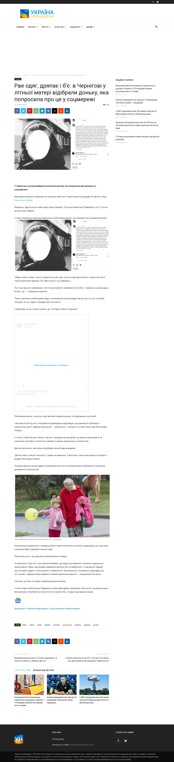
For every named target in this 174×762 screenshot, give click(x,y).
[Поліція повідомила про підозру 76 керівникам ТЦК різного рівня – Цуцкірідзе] (62, 685)
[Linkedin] (67, 111)
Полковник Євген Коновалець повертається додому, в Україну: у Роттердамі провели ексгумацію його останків (135, 88)
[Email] (54, 111)
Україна (32, 27)
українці (87, 625)
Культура (59, 27)
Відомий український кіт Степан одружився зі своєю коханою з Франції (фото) (35, 659)
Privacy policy (58, 739)
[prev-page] (59, 710)
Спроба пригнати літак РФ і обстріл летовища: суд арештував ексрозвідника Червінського (87, 659)
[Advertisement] (110, 14)
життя (32, 625)
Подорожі (75, 27)
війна (24, 625)
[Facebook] (153, 2)
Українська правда (23, 200)
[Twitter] (158, 2)
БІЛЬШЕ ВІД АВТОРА (43, 670)
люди (39, 625)
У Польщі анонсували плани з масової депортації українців (138, 137)
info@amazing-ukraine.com (82, 744)
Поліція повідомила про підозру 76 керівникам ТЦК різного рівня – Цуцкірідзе (62, 700)
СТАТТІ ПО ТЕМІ (22, 670)
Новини (20, 27)
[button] (156, 27)
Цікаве (89, 27)
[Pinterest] (29, 111)
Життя (45, 27)
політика (56, 625)
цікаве (95, 625)
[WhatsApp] (36, 111)
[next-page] (63, 710)
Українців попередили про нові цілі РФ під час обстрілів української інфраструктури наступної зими (137, 125)
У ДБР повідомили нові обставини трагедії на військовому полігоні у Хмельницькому (94, 700)
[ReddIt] (61, 111)
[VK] (48, 111)
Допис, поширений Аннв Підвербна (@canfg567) (51, 407)
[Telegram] (42, 111)
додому (17, 75)
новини (47, 625)
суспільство (67, 625)
